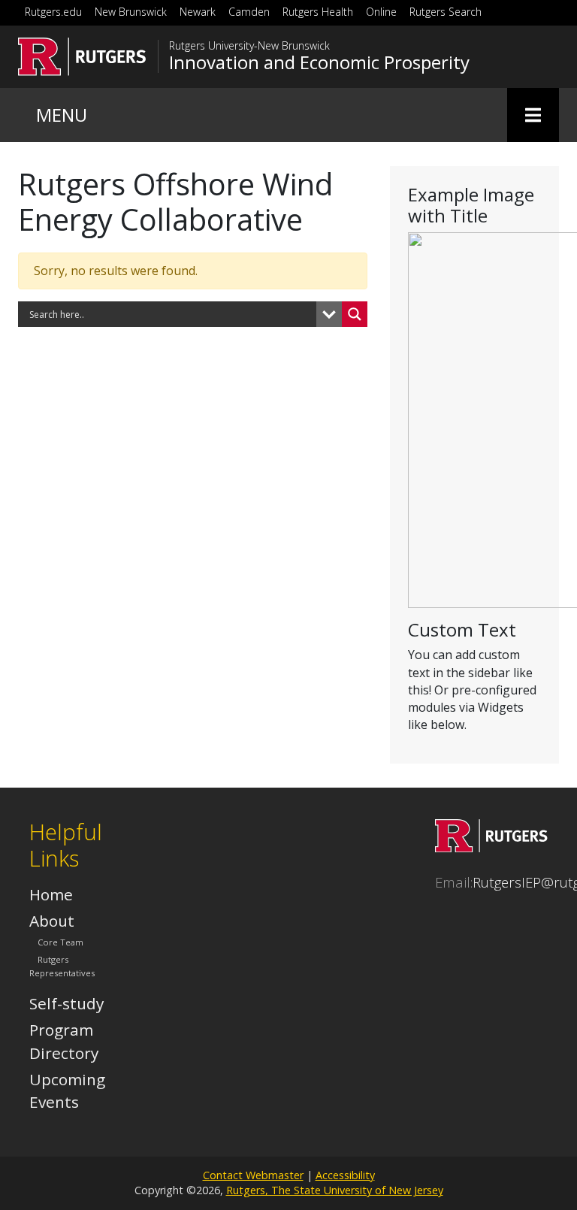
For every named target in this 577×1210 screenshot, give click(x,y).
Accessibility (345, 1175)
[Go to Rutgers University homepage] (82, 57)
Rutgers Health (317, 12)
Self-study (66, 1003)
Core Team (60, 942)
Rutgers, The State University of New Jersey (334, 1190)
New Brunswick (131, 12)
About (51, 920)
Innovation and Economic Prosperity (319, 62)
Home (51, 894)
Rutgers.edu (53, 12)
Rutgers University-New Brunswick (249, 46)
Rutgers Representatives (62, 966)
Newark (198, 12)
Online (381, 12)
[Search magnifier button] (354, 314)
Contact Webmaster (253, 1175)
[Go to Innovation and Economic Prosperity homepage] (491, 846)
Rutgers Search (445, 12)
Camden (249, 12)
